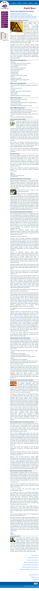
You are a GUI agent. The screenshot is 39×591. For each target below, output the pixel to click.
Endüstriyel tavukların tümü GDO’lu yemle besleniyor (21, 15)
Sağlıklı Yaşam (4, 14)
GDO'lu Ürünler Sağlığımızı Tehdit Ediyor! (18, 13)
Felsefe (19, 2)
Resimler (30, 2)
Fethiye (13, 2)
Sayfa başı (35, 579)
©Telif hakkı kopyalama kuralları (31, 586)
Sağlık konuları (34, 577)
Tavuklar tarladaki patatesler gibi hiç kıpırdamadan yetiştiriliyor (23, 18)
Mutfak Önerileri (4, 18)
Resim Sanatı (3, 20)
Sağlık (36, 2)
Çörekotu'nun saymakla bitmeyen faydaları (28, 569)
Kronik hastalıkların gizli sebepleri (30, 564)
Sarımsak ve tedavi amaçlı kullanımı (29, 567)
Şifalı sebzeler (34, 555)
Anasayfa (3, 26)
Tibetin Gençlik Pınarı (32, 557)
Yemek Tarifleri (4, 16)
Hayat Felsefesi (4, 12)
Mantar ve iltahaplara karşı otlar (30, 562)
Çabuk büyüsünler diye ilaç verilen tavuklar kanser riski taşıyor (23, 16)
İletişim (2, 24)
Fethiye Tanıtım (4, 22)
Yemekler (25, 2)
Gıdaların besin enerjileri (32, 560)
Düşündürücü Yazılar (33, 574)
